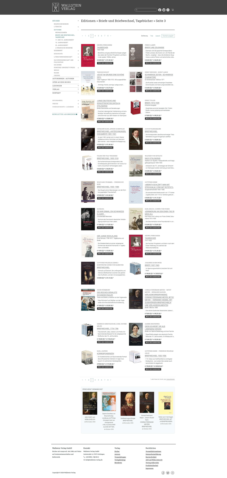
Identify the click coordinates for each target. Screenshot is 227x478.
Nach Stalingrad (152, 158)
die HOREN (57, 65)
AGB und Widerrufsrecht (154, 460)
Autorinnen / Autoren (63, 78)
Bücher (56, 21)
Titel (151, 36)
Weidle (56, 70)
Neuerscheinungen (61, 24)
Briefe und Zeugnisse (154, 47)
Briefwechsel (151, 131)
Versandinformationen (153, 451)
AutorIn (158, 36)
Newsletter (118, 463)
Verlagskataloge (120, 460)
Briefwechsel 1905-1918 (107, 158)
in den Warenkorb (106, 63)
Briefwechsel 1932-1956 (155, 356)
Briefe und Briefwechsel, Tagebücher (65, 36)
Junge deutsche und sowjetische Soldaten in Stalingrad (108, 103)
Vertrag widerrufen (152, 463)
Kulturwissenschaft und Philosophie (63, 61)
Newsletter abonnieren (63, 114)
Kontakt (56, 93)
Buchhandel (57, 100)
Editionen (57, 30)
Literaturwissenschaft (63, 57)
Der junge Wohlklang (107, 236)
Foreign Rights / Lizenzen (63, 107)
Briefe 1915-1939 (152, 103)
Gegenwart (58, 50)
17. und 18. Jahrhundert (64, 40)
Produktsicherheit (152, 465)
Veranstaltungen (120, 457)
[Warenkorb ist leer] (173, 10)
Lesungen (57, 86)
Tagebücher (102, 47)
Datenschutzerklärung (153, 454)
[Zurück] (82, 35)
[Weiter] (110, 35)
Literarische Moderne (64, 48)
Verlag (55, 89)
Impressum (149, 468)
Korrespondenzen (105, 353)
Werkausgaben (61, 32)
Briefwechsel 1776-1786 (107, 329)
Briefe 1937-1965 (152, 265)
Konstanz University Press (64, 67)
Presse (55, 104)
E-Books (57, 75)
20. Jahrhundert (61, 45)
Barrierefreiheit (151, 457)
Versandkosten (170, 379)
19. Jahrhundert (61, 43)
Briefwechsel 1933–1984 (108, 187)
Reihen (56, 73)
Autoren (117, 454)
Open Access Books (61, 82)
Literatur (58, 27)
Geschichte (58, 54)
